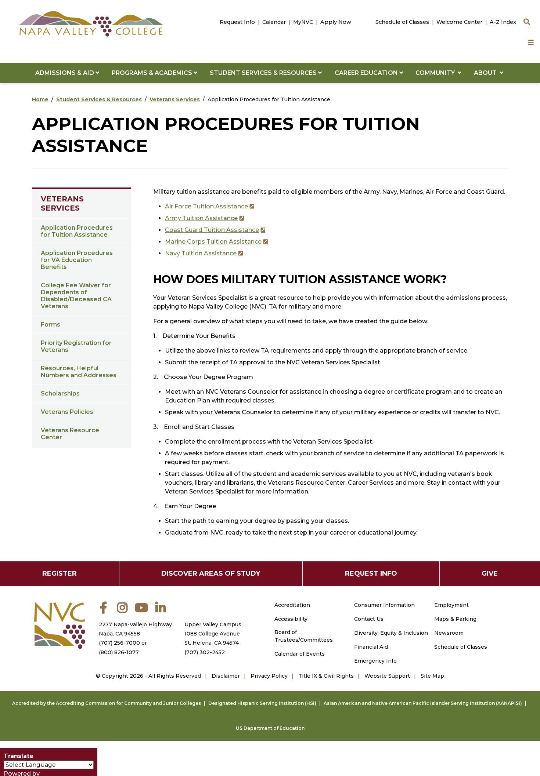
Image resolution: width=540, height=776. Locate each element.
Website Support (387, 676)
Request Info (237, 22)
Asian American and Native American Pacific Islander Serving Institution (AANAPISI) (423, 703)
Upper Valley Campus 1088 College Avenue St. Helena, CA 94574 (212, 633)
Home (40, 99)
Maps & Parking (455, 619)
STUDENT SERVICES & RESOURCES (264, 72)
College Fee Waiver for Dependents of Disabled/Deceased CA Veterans (76, 296)
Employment (451, 605)
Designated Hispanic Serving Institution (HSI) (262, 703)
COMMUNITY (436, 72)
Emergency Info (375, 660)
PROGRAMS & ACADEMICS (153, 72)
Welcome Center (459, 22)
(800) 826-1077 (119, 652)
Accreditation (292, 605)
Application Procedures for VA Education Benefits (77, 259)
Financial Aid (371, 647)
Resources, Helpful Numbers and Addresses (78, 372)
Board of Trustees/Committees (303, 636)
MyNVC (303, 22)
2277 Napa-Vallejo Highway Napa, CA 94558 (135, 629)
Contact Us (369, 619)
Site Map (432, 676)
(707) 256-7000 (119, 643)
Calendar (274, 22)
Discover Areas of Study (210, 573)
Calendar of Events (299, 654)
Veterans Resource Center (70, 434)
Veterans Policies (67, 411)
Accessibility (290, 619)
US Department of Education (270, 728)
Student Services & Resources (99, 99)
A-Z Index (503, 22)
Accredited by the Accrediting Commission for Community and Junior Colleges (106, 703)
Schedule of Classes (402, 22)
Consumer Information (384, 605)
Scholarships (60, 393)
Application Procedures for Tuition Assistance (77, 231)
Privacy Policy (269, 676)
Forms (50, 324)
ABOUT (487, 72)
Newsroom (449, 633)
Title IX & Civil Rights (326, 676)
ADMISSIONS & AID (65, 72)
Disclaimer (226, 676)
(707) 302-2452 (204, 652)
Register (59, 573)
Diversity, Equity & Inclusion (391, 633)
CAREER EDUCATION (367, 72)
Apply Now (335, 22)
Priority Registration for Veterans (76, 346)
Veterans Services (175, 99)
